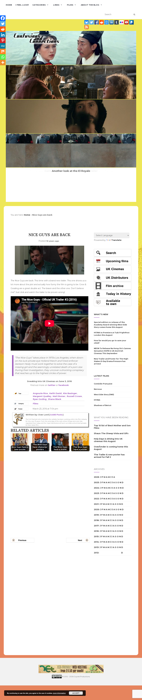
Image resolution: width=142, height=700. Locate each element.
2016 (96, 531)
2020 (96, 509)
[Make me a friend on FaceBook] (96, 22)
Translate (116, 240)
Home (9, 5)
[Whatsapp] (3, 57)
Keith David (55, 393)
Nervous (98, 389)
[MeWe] (3, 46)
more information (59, 693)
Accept (75, 693)
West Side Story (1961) (104, 395)
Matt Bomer (59, 396)
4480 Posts (56, 414)
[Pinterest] (3, 40)
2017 (96, 525)
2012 (96, 552)
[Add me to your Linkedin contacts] (111, 22)
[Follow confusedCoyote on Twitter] (91, 22)
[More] (3, 62)
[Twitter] (3, 23)
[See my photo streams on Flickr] (121, 22)
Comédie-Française (103, 384)
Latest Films (101, 376)
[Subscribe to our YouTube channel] (126, 22)
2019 (96, 515)
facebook (63, 385)
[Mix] (3, 51)
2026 (96, 477)
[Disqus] (50, 491)
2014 (96, 542)
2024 (96, 488)
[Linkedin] (3, 35)
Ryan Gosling (39, 399)
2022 (96, 498)
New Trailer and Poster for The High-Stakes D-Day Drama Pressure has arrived (111, 361)
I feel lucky (22, 5)
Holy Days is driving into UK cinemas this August (108, 440)
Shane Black (54, 399)
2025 (96, 482)
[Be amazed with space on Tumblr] (116, 22)
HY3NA (97, 400)
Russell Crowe (74, 396)
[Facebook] (3, 18)
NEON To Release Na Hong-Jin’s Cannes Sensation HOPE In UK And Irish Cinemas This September (112, 350)
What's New (101, 314)
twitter (51, 385)
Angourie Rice (40, 393)
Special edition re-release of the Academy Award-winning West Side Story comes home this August (110, 324)
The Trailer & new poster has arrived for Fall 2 (109, 455)
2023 (96, 493)
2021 (96, 504)
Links (56, 5)
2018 (96, 520)
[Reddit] (3, 29)
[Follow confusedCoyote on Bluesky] (86, 22)
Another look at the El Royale (71, 171)
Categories (39, 5)
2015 (96, 536)
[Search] (134, 14)
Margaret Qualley (42, 396)
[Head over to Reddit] (101, 22)
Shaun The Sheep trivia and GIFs (111, 433)
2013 (96, 547)
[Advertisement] (105, 605)
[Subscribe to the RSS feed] (86, 27)
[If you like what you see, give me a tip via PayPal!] (131, 22)
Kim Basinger (70, 393)
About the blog (90, 5)
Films (70, 5)
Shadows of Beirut (102, 405)
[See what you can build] (106, 22)
